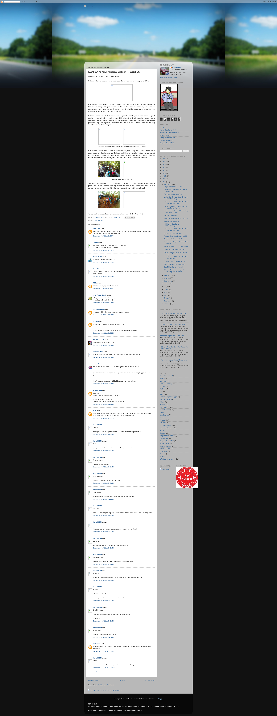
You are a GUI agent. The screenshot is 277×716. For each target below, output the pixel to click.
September (168, 281)
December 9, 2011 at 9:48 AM (103, 621)
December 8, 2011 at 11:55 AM (103, 250)
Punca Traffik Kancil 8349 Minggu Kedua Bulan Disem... (175, 207)
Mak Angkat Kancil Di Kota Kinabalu (176, 246)
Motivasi (163, 420)
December (168, 184)
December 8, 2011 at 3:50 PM (103, 345)
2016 (164, 167)
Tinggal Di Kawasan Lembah (173, 187)
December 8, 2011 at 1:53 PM (103, 315)
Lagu (162, 412)
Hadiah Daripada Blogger (168, 397)
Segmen (163, 433)
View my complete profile (168, 77)
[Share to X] (130, 218)
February (167, 301)
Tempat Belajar (165, 135)
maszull (96, 364)
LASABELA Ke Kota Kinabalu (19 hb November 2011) (176, 257)
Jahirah (96, 242)
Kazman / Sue (98, 352)
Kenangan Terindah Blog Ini (169, 132)
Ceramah (163, 381)
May (166, 292)
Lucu (161, 417)
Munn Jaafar (97, 257)
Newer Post (93, 680)
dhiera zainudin (99, 309)
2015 (164, 170)
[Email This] (126, 218)
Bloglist (162, 378)
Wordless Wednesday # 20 (173, 194)
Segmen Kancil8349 (167, 143)
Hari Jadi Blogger (166, 399)
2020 (164, 159)
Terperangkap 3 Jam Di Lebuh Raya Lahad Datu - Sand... (176, 211)
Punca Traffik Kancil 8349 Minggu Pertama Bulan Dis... (175, 253)
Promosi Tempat (165, 425)
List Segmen (164, 415)
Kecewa (163, 404)
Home (122, 680)
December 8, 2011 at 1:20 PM (103, 303)
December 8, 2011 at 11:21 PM (103, 418)
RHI (94, 283)
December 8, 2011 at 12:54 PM (103, 276)
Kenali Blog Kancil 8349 (168, 130)
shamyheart (97, 390)
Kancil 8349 (97, 425)
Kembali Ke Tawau (170, 215)
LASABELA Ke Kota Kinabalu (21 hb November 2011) (176, 198)
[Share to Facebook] (132, 218)
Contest (162, 386)
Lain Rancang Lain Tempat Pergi (175, 261)
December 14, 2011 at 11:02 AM (104, 667)
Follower (163, 389)
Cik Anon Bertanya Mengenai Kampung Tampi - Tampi (174, 271)
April (166, 295)
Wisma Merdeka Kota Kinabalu (174, 249)
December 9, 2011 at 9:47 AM (103, 601)
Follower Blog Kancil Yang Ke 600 (175, 236)
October (167, 278)
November (168, 275)
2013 (164, 176)
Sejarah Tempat (165, 449)
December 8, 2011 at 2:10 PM (103, 333)
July (165, 286)
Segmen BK (164, 438)
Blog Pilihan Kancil (166, 376)
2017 (164, 164)
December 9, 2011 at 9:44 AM (103, 499)
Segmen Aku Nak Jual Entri (173, 233)
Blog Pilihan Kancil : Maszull (173, 267)
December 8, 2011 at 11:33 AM (103, 236)
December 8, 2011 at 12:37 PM (103, 262)
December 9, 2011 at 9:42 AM (103, 434)
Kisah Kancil (164, 407)
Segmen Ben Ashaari (167, 436)
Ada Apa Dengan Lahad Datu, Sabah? (173, 336)
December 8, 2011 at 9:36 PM (103, 404)
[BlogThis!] (128, 218)
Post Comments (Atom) (106, 685)
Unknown (96, 228)
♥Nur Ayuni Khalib (99, 295)
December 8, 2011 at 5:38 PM (103, 384)
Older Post (150, 680)
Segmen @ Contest (167, 140)
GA (161, 391)
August (166, 284)
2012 (164, 179)
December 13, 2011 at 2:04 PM (103, 651)
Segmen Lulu (164, 443)
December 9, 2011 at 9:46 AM (103, 564)
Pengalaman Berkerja (167, 138)
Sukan (162, 454)
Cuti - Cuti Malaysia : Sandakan (174, 264)
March (166, 298)
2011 (164, 182)
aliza (95, 410)
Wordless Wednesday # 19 (173, 239)
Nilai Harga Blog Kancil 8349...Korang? (171, 225)
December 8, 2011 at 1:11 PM (103, 288)
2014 (164, 173)
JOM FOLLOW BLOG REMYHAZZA (176, 218)
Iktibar (162, 402)
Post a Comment (96, 672)
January (167, 304)
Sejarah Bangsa (165, 446)
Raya (162, 430)
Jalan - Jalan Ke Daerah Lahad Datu (173, 313)
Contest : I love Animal (171, 221)
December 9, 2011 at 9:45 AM (103, 532)
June (166, 289)
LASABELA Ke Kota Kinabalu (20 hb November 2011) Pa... (176, 202)
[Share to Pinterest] (134, 218)
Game (162, 394)
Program (163, 423)
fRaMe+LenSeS (98, 340)
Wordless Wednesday (167, 459)
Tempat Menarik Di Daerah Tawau (173, 324)
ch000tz (96, 321)
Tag (161, 456)
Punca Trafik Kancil (166, 428)
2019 (164, 162)
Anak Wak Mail (98, 269)
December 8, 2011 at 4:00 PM (103, 357)
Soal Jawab (164, 451)
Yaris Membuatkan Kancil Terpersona (174, 360)
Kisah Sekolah (98, 220)
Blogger (160, 699)
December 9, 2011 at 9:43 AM (103, 451)
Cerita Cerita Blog (166, 384)
